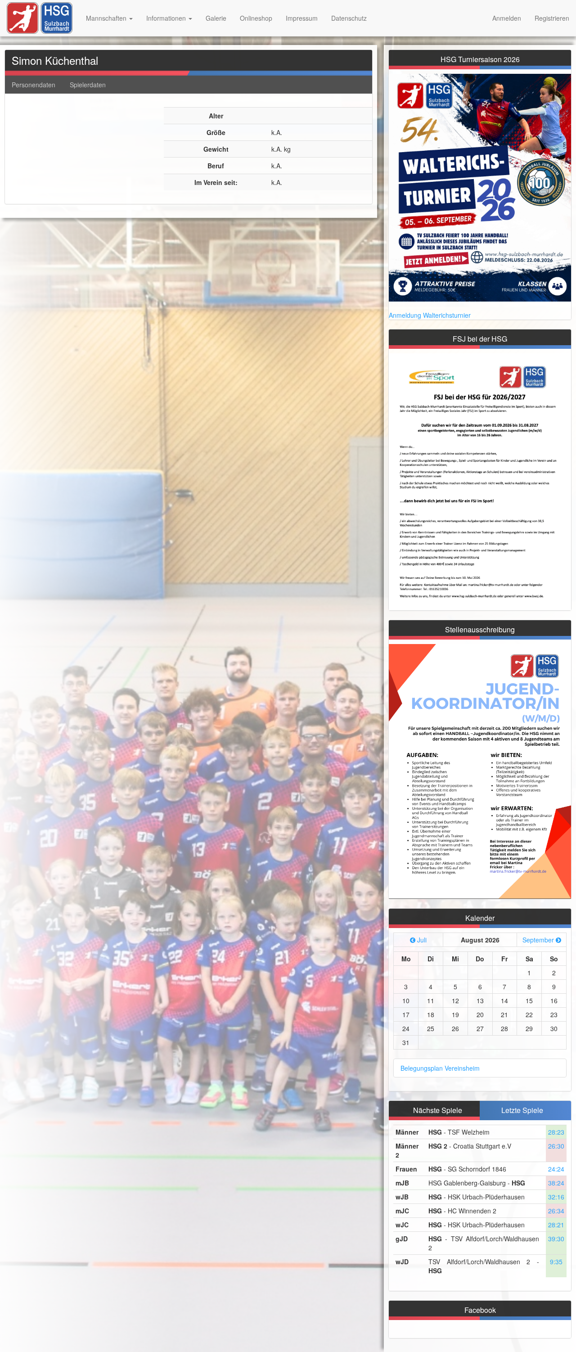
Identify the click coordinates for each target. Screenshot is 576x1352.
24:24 (556, 1168)
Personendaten (33, 84)
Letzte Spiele (522, 1110)
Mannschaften (107, 18)
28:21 (556, 1224)
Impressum (302, 18)
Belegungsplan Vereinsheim (440, 1068)
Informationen (167, 18)
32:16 (556, 1196)
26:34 (556, 1210)
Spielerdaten (88, 84)
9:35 (556, 1261)
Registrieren (552, 18)
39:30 (556, 1238)
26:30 (556, 1145)
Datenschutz (349, 18)
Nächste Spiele (437, 1110)
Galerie (216, 18)
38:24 (556, 1182)
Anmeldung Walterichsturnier (430, 315)
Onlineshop (256, 18)
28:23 (556, 1131)
